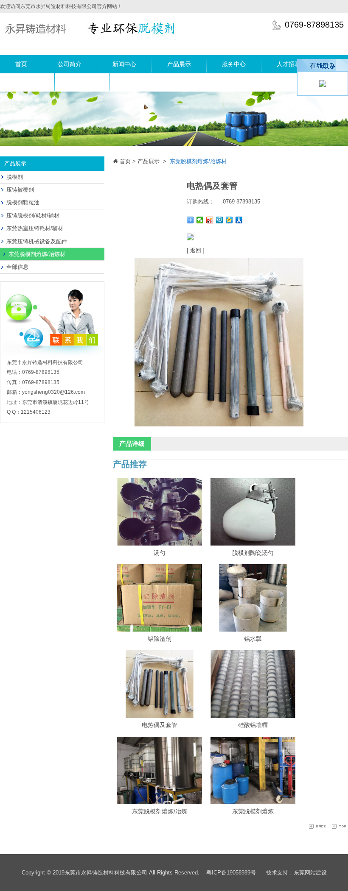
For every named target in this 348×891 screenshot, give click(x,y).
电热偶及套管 (159, 724)
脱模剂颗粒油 (22, 202)
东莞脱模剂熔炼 (253, 811)
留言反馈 (27, 82)
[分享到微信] (200, 220)
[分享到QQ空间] (229, 220)
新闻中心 (124, 64)
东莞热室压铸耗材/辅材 (34, 228)
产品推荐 (130, 464)
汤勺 (160, 552)
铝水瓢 (253, 638)
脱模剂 (14, 177)
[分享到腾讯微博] (219, 220)
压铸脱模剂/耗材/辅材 (32, 215)
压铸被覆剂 (20, 190)
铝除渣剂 (159, 638)
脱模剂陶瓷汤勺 (253, 552)
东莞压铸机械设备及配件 (36, 241)
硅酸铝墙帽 (253, 724)
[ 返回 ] (196, 250)
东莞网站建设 (310, 872)
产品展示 (179, 64)
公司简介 (69, 64)
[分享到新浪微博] (209, 220)
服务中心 (234, 64)
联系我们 (82, 82)
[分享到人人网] (239, 220)
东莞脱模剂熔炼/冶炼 (159, 811)
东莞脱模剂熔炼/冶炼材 (36, 254)
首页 (21, 64)
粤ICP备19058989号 (231, 872)
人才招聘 (288, 64)
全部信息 (17, 267)
